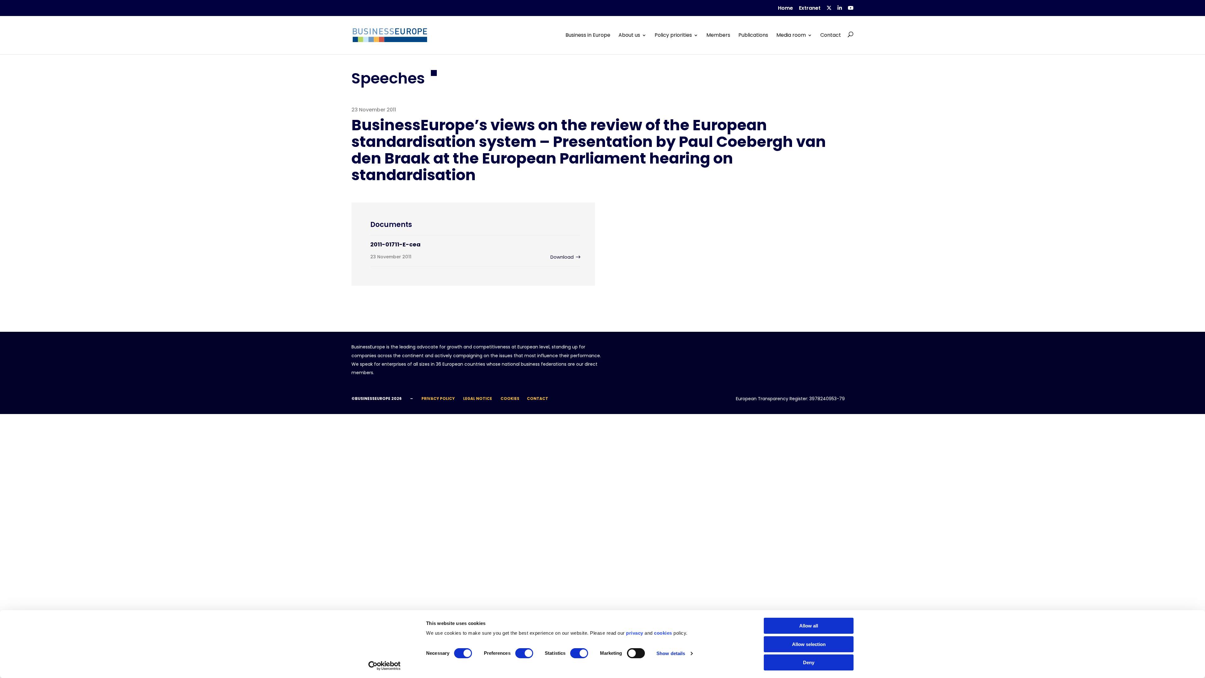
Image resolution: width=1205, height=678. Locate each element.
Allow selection (809, 644)
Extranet (810, 9)
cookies (663, 633)
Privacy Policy (438, 398)
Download (562, 257)
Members (718, 35)
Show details (670, 653)
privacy (634, 633)
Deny (808, 662)
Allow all (808, 625)
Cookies (510, 398)
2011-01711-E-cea (395, 244)
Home (785, 9)
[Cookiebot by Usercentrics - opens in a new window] (384, 665)
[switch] (524, 653)
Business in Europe (587, 35)
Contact (830, 35)
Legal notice (477, 398)
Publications (753, 35)
